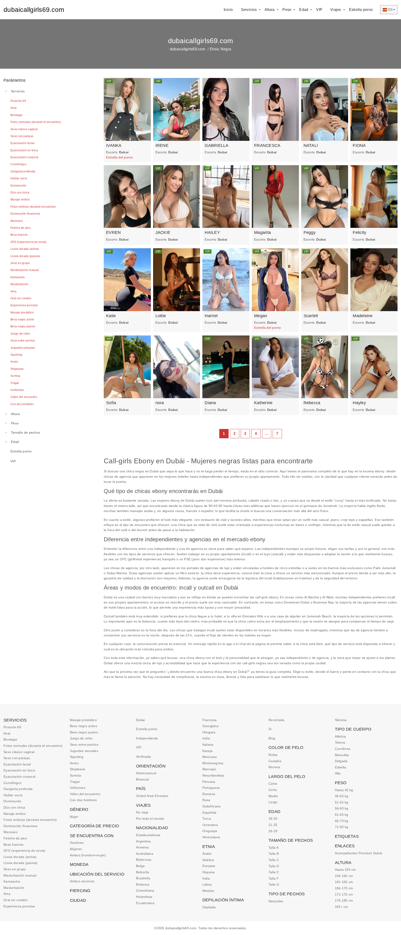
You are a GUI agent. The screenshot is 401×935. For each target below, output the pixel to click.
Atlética (340, 736)
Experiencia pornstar (19, 906)
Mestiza (208, 891)
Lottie (160, 315)
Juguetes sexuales (84, 751)
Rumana (208, 794)
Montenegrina (212, 763)
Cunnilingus (12, 783)
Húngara (209, 732)
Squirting (76, 757)
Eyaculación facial (17, 764)
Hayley (359, 402)
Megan (260, 315)
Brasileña (143, 878)
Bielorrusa (144, 859)
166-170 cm (344, 888)
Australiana (144, 853)
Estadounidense (148, 835)
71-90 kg (341, 827)
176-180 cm (344, 900)
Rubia (272, 755)
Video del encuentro (85, 794)
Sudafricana (211, 806)
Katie (111, 315)
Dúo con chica (14, 807)
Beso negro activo (83, 726)
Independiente (147, 738)
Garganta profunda (17, 789)
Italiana (207, 744)
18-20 (272, 818)
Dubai (140, 720)
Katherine (263, 402)
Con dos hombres (83, 800)
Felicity (359, 232)
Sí (270, 729)
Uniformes (77, 788)
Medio (273, 796)
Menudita (342, 755)
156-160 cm (344, 876)
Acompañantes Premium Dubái (358, 853)
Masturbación (13, 888)
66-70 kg (341, 821)
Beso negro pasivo (84, 732)
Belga (140, 866)
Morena (274, 767)
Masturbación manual (19, 875)
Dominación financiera (20, 826)
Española (209, 812)
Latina (207, 884)
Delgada (341, 761)
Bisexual (142, 779)
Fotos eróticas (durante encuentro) (30, 820)
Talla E (273, 872)
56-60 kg (341, 808)
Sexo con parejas (16, 758)
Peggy (310, 232)
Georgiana (210, 726)
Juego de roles (81, 738)
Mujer (74, 817)
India (206, 738)
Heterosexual (146, 773)
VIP (319, 10)
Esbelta (340, 767)
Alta (338, 773)
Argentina (143, 841)
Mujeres (76, 849)
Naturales (275, 901)
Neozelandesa (213, 775)
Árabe (206, 853)
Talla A (273, 847)
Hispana (208, 872)
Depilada (209, 907)
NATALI (311, 145)
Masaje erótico (14, 814)
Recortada (276, 720)
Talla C (273, 860)
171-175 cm (344, 894)
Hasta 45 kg (344, 790)
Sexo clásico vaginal (18, 752)
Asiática (208, 860)
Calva (272, 783)
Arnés (74, 763)
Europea (208, 866)
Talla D (273, 866)
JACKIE (163, 232)
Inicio (228, 10)
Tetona (340, 742)
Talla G (273, 884)
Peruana (208, 781)
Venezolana (211, 837)
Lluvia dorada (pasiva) (20, 863)
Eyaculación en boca (19, 770)
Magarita (262, 232)
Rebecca (312, 402)
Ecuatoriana (145, 903)
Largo (272, 802)
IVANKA (114, 145)
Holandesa (144, 897)
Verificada (143, 756)
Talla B (273, 853)
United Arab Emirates (152, 796)
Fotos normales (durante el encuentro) (32, 746)
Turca (206, 818)
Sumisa (75, 775)
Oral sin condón (15, 900)
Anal (6, 733)
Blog (271, 738)
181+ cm (341, 907)
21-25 (272, 825)
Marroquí (209, 769)
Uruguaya (209, 831)
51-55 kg (341, 802)
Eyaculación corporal (19, 776)
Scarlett (311, 315)
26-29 (272, 831)
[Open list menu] (6, 414)
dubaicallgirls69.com (33, 9)
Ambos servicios (82, 881)
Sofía (111, 402)
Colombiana (145, 890)
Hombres (77, 843)
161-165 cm (344, 882)
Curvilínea (342, 749)
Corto (272, 790)
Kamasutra (11, 881)
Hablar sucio (13, 795)
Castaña (274, 761)
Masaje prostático (83, 720)
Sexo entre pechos (84, 744)
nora (159, 402)
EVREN (113, 232)
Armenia (142, 847)
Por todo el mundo (150, 818)
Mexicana (209, 757)
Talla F (273, 878)
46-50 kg (341, 796)
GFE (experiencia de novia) (24, 850)
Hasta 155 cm (345, 869)
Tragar (75, 781)
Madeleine (362, 315)
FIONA (359, 145)
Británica (142, 884)
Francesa (209, 720)
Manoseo (10, 832)
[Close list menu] (6, 91)
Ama (6, 894)
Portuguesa (211, 788)
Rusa (206, 800)
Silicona (341, 720)
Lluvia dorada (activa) (20, 857)
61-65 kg (341, 814)
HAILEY (212, 232)
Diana (210, 402)
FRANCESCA (267, 145)
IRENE (161, 145)
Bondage (10, 739)
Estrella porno (361, 10)
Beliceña (142, 872)
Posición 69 (12, 727)
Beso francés (13, 844)
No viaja (142, 812)
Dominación (12, 801)
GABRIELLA (216, 145)
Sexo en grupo (14, 869)
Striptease (77, 769)
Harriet (211, 315)
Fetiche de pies (15, 838)
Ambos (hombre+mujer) (88, 855)
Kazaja (207, 751)
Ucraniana (210, 825)
